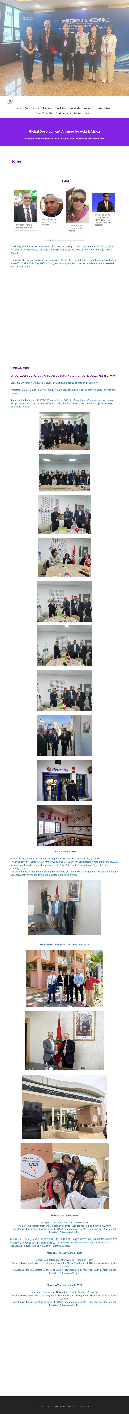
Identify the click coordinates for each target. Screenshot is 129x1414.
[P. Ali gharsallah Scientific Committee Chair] (103, 205)
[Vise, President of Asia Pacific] (51, 205)
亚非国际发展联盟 (20, 368)
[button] (45, 240)
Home (15, 161)
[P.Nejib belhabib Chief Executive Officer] (25, 205)
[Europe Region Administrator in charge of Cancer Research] (77, 202)
